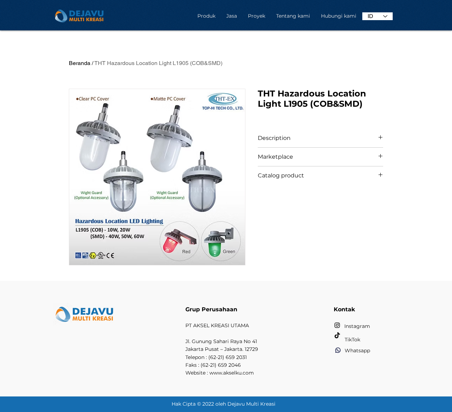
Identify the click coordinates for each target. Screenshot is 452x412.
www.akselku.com (231, 373)
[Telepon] (337, 350)
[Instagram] (337, 325)
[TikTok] (337, 335)
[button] (206, 16)
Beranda (79, 63)
